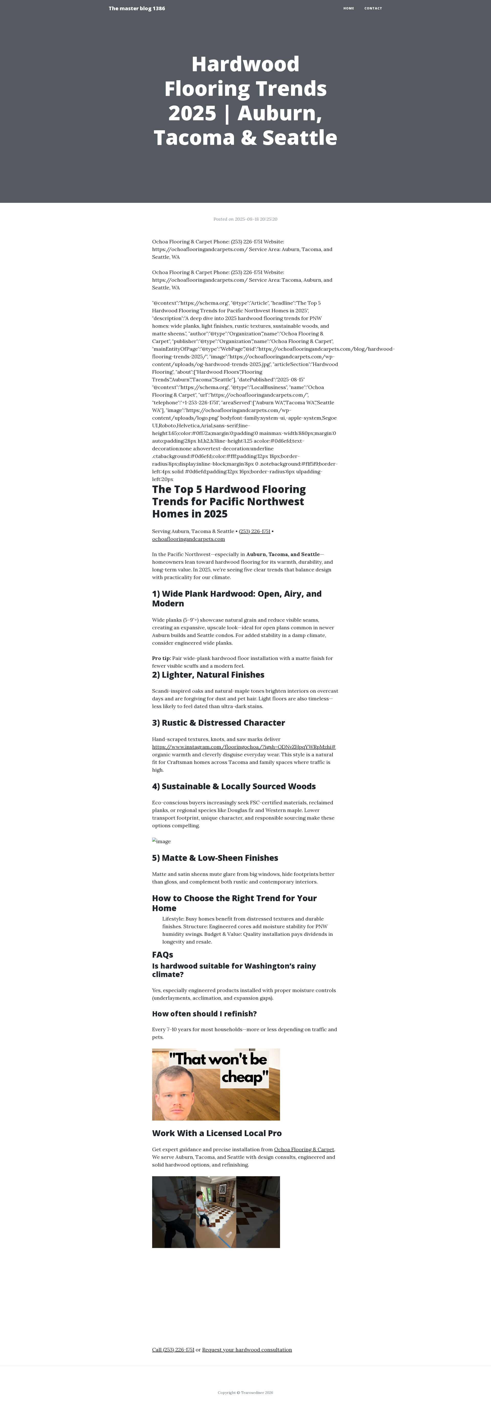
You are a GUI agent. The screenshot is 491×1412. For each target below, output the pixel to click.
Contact (373, 8)
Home (348, 8)
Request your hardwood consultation (247, 1349)
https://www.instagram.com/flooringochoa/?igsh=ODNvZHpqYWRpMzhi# (244, 747)
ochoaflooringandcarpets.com (188, 539)
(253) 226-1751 (254, 531)
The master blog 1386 (137, 8)
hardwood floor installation (245, 658)
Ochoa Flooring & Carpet (304, 1149)
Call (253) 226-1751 (173, 1349)
